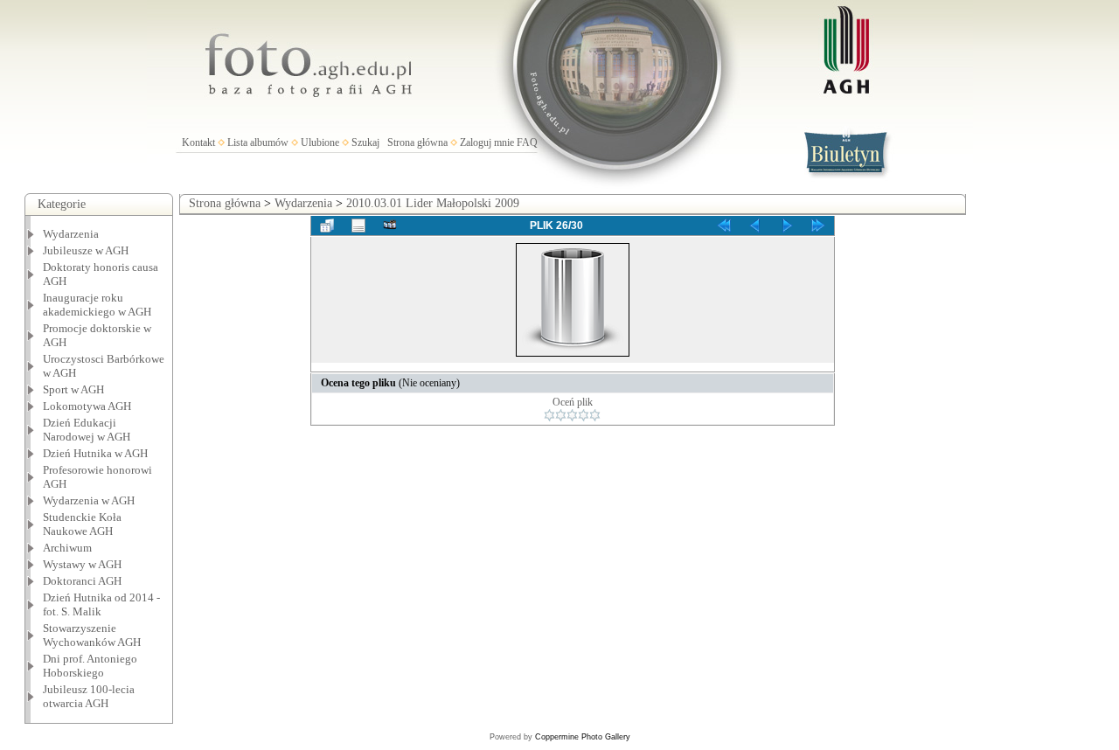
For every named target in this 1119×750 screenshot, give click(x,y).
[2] (560, 415)
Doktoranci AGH (82, 580)
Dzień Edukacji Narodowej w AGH (86, 429)
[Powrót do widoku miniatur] (327, 225)
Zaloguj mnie (487, 142)
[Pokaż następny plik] (787, 225)
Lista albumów (257, 142)
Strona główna (417, 142)
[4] (583, 415)
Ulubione (320, 142)
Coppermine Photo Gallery (582, 737)
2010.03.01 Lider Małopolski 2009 (432, 203)
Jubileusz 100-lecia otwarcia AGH (89, 696)
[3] (572, 415)
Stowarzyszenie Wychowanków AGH (92, 635)
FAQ (527, 142)
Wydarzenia (71, 233)
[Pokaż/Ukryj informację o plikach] (358, 225)
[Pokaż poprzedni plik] (755, 225)
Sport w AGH (73, 389)
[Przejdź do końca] (818, 225)
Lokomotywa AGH (87, 406)
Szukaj (365, 142)
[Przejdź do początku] (724, 225)
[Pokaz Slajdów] (390, 225)
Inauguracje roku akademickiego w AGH (97, 304)
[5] (595, 415)
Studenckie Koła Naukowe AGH (82, 524)
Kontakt (198, 142)
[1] (549, 415)
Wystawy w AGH (82, 564)
